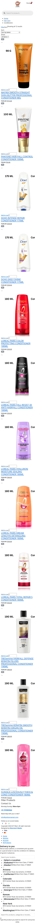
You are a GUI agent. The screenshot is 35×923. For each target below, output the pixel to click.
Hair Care (7, 21)
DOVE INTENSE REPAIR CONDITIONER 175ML (13, 219)
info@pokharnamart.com (9, 817)
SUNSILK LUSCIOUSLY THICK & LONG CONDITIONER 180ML (17, 793)
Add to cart (5, 90)
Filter (2, 27)
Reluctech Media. (16, 828)
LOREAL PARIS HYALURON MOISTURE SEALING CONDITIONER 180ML (14, 471)
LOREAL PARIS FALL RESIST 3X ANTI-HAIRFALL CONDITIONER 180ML (17, 407)
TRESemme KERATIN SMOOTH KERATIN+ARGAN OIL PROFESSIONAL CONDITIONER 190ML (17, 729)
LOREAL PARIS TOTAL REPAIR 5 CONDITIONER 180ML (16, 598)
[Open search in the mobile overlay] (17, 13)
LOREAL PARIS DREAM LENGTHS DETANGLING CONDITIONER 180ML (13, 536)
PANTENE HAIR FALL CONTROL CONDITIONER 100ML (17, 158)
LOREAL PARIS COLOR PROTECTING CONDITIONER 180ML (15, 343)
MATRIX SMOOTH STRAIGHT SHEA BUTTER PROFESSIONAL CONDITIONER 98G (16, 95)
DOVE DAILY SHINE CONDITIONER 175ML (12, 281)
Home (6, 18)
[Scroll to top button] (32, 915)
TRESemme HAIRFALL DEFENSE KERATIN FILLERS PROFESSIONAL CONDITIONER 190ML (17, 662)
